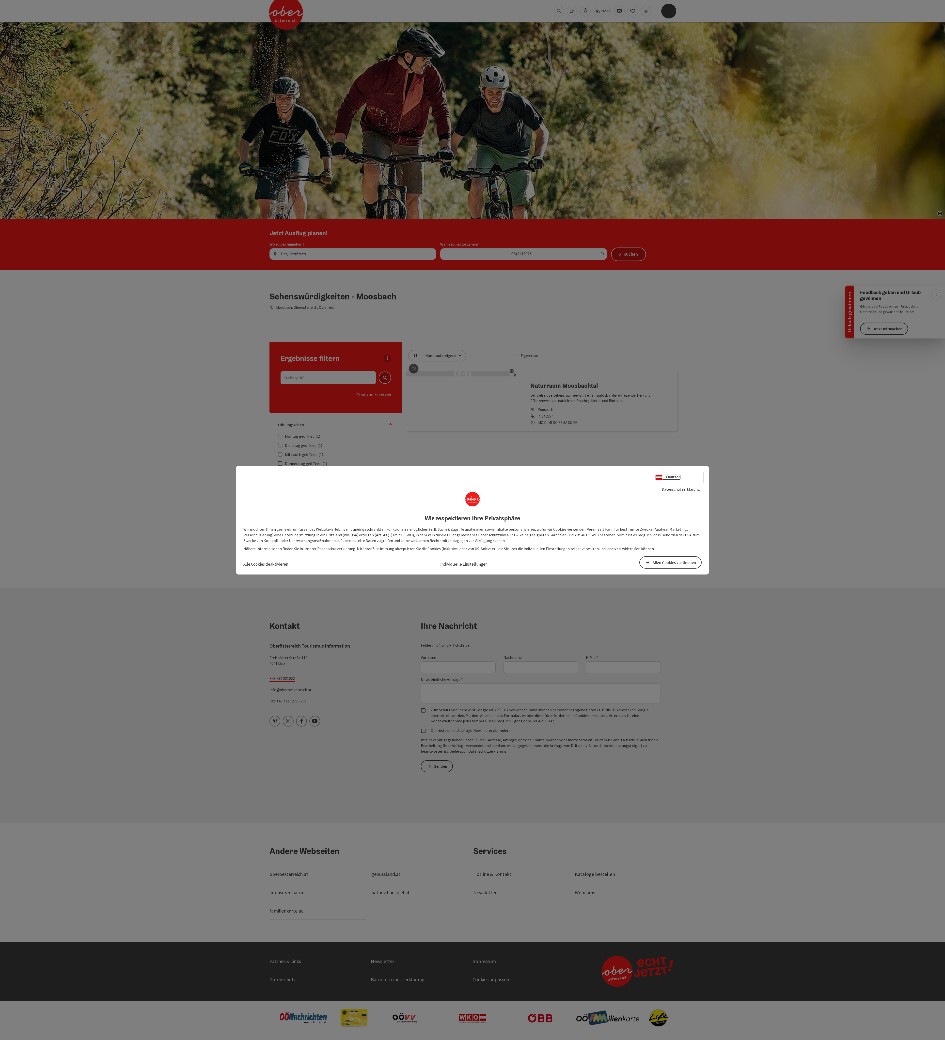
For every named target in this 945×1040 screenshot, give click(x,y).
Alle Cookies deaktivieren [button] (265, 564)
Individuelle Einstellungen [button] (464, 564)
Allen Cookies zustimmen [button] (674, 562)
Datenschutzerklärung (681, 488)
